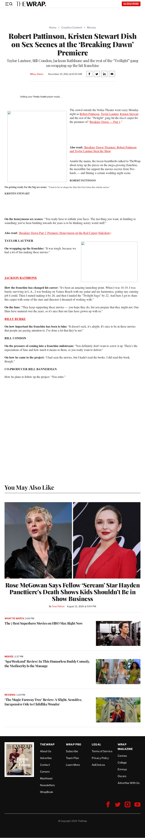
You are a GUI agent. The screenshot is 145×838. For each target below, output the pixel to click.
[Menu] (9, 4)
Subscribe (131, 3)
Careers (45, 771)
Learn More (73, 764)
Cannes (122, 755)
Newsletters (47, 785)
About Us (45, 751)
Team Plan (72, 758)
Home (52, 27)
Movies (91, 27)
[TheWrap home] (31, 4)
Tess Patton (58, 606)
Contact (45, 764)
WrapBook (46, 791)
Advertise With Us (129, 782)
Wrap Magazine (125, 747)
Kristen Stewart (129, 114)
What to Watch (14, 618)
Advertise (46, 758)
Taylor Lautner (109, 114)
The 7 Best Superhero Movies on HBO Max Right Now (44, 623)
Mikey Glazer (37, 74)
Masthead (46, 778)
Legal (96, 744)
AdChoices (98, 764)
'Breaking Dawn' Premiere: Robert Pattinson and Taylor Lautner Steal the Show (103, 149)
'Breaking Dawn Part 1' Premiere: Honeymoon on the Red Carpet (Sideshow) (65, 233)
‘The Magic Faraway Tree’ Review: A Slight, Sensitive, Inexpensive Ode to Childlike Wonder (43, 701)
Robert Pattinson (89, 114)
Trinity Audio (39, 96)
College (122, 762)
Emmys (122, 769)
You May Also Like (29, 487)
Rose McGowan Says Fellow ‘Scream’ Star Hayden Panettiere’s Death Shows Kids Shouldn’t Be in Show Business (72, 592)
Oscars (122, 776)
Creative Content (71, 27)
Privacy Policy (100, 758)
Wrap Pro (73, 744)
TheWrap (47, 744)
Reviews (10, 694)
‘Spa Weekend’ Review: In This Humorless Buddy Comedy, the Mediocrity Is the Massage (47, 663)
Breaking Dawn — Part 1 (105, 122)
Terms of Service (102, 751)
